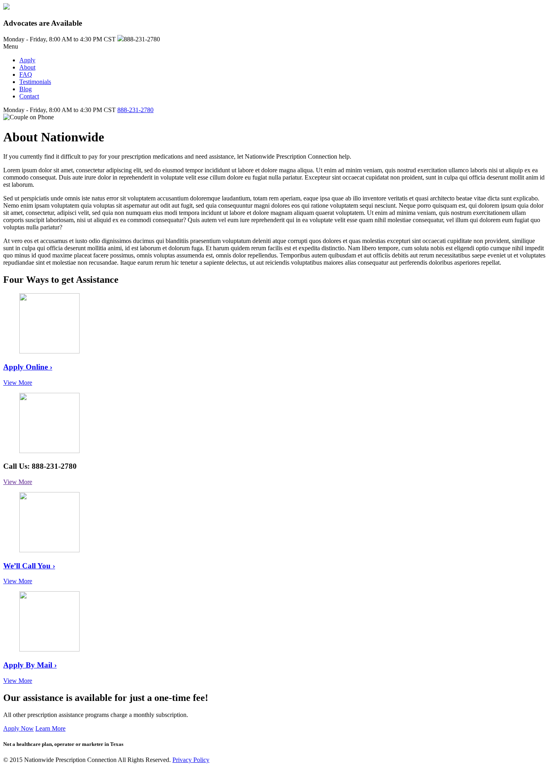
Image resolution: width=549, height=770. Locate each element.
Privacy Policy (190, 759)
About (27, 67)
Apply (27, 60)
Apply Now (18, 728)
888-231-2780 (135, 109)
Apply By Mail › (30, 665)
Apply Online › (27, 367)
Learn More (50, 728)
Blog (25, 89)
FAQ (25, 74)
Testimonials (35, 81)
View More (17, 382)
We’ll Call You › (29, 566)
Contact (29, 96)
